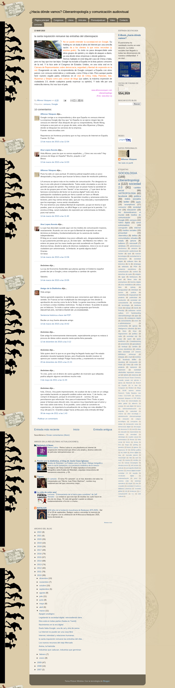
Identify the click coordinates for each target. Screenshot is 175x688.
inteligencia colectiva (126, 329)
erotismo (121, 434)
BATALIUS (41, 508)
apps (136, 316)
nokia (128, 365)
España (124, 385)
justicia (133, 292)
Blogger (106, 681)
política (134, 334)
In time (134, 385)
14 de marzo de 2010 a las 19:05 (54, 280)
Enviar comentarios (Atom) (58, 435)
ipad (129, 254)
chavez (120, 414)
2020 (39, 539)
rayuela (135, 473)
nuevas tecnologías (131, 463)
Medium (131, 388)
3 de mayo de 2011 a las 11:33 (53, 380)
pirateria (121, 297)
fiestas (132, 439)
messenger (122, 458)
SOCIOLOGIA (127, 173)
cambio (135, 347)
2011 (39, 572)
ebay (139, 429)
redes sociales (133, 199)
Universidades (133, 401)
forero (128, 442)
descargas (137, 427)
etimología (121, 437)
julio (41, 596)
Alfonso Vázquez (44, 100)
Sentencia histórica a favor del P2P (55, 315)
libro (139, 329)
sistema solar (123, 481)
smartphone (129, 205)
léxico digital (134, 452)
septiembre (44, 589)
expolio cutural (133, 437)
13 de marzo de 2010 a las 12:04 (54, 142)
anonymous (122, 282)
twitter (126, 201)
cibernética (123, 236)
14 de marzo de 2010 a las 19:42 (54, 324)
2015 (39, 557)
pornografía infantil (132, 468)
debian (120, 424)
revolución (122, 300)
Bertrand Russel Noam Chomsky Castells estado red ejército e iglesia (129, 380)
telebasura (134, 277)
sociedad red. (132, 336)
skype (130, 483)
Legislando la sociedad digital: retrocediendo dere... (61, 618)
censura (46, 104)
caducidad (133, 411)
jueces (120, 292)
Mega (139, 388)
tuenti (136, 308)
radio (120, 336)
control (135, 272)
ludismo (121, 243)
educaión (124, 432)
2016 (39, 554)
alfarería (134, 403)
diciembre (43, 578)
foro (119, 445)
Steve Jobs (132, 279)
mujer (120, 460)
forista (136, 442)
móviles (135, 460)
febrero (42, 654)
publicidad (133, 297)
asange (120, 406)
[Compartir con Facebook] (79, 100)
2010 (39, 575)
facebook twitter (129, 360)
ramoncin (133, 367)
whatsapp (137, 264)
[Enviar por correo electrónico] (71, 100)
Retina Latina (53, 448)
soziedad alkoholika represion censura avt (129, 372)
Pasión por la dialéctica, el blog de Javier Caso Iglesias (63, 461)
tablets (126, 375)
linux (134, 331)
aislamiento (125, 344)
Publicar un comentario (48, 419)
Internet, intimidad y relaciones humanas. (57, 635)
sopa (120, 339)
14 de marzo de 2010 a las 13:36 (54, 257)
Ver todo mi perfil (125, 163)
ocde (136, 365)
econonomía (123, 326)
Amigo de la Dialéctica (50, 288)
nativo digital (124, 223)
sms (136, 483)
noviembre (44, 582)
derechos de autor (125, 274)
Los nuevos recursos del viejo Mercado (56, 643)
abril (41, 607)
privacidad (122, 233)
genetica (121, 447)
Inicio (76, 429)
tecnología (125, 305)
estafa (121, 241)
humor (129, 447)
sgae (123, 277)
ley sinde (124, 452)
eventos (138, 357)
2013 (39, 564)
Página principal (42, 20)
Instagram (121, 388)
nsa (119, 463)
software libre (132, 261)
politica (137, 196)
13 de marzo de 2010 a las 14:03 (54, 162)
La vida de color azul (46, 492)
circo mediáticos (127, 285)
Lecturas (38, 24)
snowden (121, 486)
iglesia (134, 326)
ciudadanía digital (134, 318)
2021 (39, 536)
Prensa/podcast (98, 20)
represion (121, 370)
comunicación (123, 272)
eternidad (133, 434)
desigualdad (123, 290)
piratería (121, 367)
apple (138, 202)
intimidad (134, 290)
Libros (71, 20)
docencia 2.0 (125, 429)
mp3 (136, 458)
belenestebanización (129, 408)
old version (134, 465)
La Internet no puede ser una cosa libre (56, 632)
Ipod (120, 279)
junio (41, 600)
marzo (42, 611)
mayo (42, 604)
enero (42, 658)
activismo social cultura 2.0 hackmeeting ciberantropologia (129, 313)
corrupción (122, 228)
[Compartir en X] (76, 100)
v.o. (133, 494)
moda (120, 365)
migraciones (122, 334)
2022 (39, 532)
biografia (121, 411)
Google (55, 104)
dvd (133, 429)
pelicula (120, 468)
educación (131, 210)
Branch (138, 383)
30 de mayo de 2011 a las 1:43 (53, 413)
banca (139, 406)
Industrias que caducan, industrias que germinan (60, 650)
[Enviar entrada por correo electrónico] (65, 100)
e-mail (129, 357)
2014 (39, 561)
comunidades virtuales (128, 238)
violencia (135, 375)
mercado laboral (132, 455)
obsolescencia (123, 465)
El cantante (52, 479)
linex (124, 331)
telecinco (121, 264)
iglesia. (136, 447)
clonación (126, 419)
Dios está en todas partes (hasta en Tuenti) (57, 621)
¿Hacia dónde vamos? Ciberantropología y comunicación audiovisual (79, 12)
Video (112, 20)
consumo (122, 207)
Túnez (123, 401)
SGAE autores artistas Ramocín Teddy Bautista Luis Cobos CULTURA (129, 393)
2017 (39, 550)
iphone (133, 241)
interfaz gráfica (136, 450)
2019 (39, 543)
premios (121, 470)
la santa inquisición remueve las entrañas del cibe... (61, 639)
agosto (42, 593)
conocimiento (126, 321)
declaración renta (132, 424)
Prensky (121, 310)
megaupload (133, 295)
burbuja (124, 347)
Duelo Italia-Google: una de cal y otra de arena (59, 628)
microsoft (133, 243)
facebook (122, 196)
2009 (39, 662)
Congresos (58, 20)
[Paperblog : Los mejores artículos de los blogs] (125, 142)
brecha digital (135, 282)
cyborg (132, 287)
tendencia (133, 491)
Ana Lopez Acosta (48, 150)
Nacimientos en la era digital (51, 625)
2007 (39, 670)
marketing (122, 295)
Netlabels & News (45, 445)
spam (129, 339)
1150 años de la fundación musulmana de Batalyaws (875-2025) (73, 510)
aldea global (122, 403)
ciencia (121, 318)
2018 (39, 546)
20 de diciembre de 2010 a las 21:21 (56, 362)
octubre (42, 586)
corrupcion (134, 421)
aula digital (130, 406)
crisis (136, 321)
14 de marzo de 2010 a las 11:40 (54, 216)
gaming (135, 445)
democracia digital (124, 427)
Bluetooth (129, 383)
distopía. (121, 357)
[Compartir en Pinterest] (82, 100)
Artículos (82, 20)
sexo (135, 478)
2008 (39, 666)
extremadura (122, 439)
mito (130, 458)
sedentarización (123, 478)
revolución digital (126, 476)
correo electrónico (125, 349)
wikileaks (125, 267)
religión (138, 274)
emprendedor (134, 432)
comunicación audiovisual (128, 251)
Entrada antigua (102, 429)
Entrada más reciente (46, 429)
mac (119, 455)
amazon (134, 248)
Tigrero (40, 477)
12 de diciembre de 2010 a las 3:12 (55, 342)
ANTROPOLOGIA (127, 193)
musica (127, 460)
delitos (135, 236)
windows (122, 246)
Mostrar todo (108, 522)
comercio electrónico (127, 269)
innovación (133, 362)
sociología (137, 303)
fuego (127, 445)
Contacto (124, 20)
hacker (120, 254)
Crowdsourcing (135, 341)
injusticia (121, 362)
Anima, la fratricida (47, 646)
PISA (135, 267)
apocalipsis (136, 344)
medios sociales (129, 230)
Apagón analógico (46, 614)
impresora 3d (122, 450)
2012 (39, 568)
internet (137, 228)
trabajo (128, 308)
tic (129, 264)
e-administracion (124, 323)
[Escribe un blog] (74, 100)
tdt (126, 491)
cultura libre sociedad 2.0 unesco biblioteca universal (129, 351)
